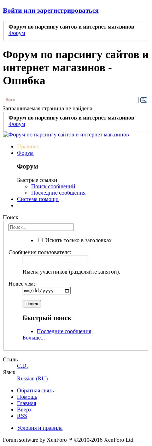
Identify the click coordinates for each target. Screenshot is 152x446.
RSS (22, 416)
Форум (25, 153)
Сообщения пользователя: (39, 252)
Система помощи (38, 199)
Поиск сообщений (53, 186)
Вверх (24, 410)
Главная (26, 403)
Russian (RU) (32, 378)
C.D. (22, 366)
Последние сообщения (58, 193)
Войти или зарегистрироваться (51, 10)
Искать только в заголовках (78, 240)
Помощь (27, 397)
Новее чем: (21, 284)
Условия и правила (40, 428)
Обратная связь (35, 390)
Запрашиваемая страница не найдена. (48, 108)
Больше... (34, 338)
